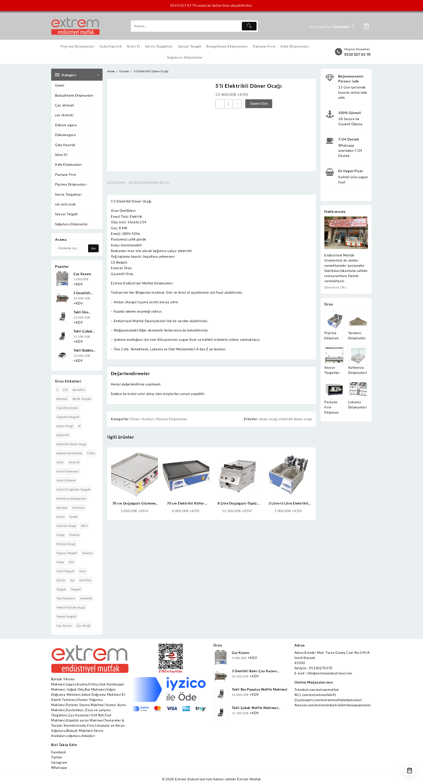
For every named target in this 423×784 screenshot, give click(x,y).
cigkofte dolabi (67, 407)
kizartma (78, 507)
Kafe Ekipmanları (68, 164)
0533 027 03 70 (357, 54)
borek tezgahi (82, 398)
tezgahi (76, 589)
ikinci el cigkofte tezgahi (74, 489)
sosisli (61, 580)
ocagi (61, 534)
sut (72, 580)
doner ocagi (65, 426)
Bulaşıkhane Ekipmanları (74, 95)
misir (84, 525)
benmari (62, 398)
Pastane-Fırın (65, 175)
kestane (62, 507)
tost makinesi (66, 598)
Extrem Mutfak (249, 779)
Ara (93, 248)
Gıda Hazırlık (65, 145)
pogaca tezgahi (67, 553)
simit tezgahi (65, 571)
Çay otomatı (64, 105)
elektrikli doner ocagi (71, 444)
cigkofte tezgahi (68, 416)
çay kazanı (64, 625)
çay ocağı (84, 625)
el (79, 426)
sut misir (85, 580)
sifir (72, 562)
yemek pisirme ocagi (71, 607)
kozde (74, 516)
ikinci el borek (66, 480)
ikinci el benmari (68, 471)
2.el (65, 389)
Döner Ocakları (142, 419)
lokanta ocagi (66, 525)
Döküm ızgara (66, 125)
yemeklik (86, 598)
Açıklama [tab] (116, 183)
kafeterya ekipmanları (72, 498)
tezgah (61, 589)
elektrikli (63, 435)
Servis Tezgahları (68, 194)
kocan (61, 516)
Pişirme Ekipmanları (70, 184)
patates (74, 534)
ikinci (60, 462)
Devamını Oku (335, 287)
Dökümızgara (65, 135)
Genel (59, 85)
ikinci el (74, 462)
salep (60, 562)
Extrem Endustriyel (190, 779)
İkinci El (61, 155)
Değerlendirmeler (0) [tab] (149, 183)
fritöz (91, 453)
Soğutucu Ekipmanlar (71, 224)
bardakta (79, 389)
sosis (82, 571)
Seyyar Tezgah (66, 214)
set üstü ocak (65, 204)
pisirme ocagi (66, 543)
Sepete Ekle (259, 103)
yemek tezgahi (66, 616)
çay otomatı (64, 115)
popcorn (87, 553)
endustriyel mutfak (69, 453)
